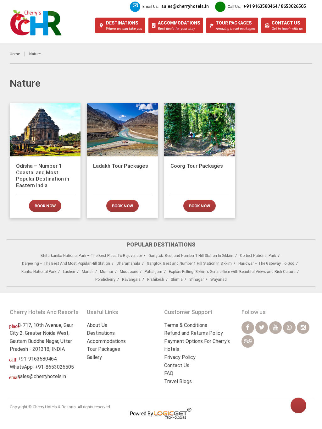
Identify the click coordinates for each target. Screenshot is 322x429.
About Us (97, 325)
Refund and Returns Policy (193, 333)
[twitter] (261, 327)
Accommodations (106, 341)
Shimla (177, 279)
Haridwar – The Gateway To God (266, 263)
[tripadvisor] (248, 341)
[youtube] (275, 327)
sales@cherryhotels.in (42, 376)
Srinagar (196, 279)
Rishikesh (155, 279)
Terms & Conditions (185, 325)
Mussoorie (129, 271)
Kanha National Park (38, 271)
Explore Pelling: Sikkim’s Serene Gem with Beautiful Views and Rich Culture (232, 271)
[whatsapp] (289, 327)
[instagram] (303, 327)
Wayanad (218, 279)
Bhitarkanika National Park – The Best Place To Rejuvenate (91, 255)
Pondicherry (105, 279)
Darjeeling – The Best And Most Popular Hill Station (66, 263)
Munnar (106, 271)
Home (15, 54)
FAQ (168, 373)
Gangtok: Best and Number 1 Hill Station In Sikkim (190, 255)
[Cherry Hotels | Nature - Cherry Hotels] (36, 22)
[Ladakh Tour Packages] (122, 129)
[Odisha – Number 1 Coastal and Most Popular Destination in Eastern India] (45, 129)
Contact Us (176, 365)
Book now (45, 206)
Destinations (101, 333)
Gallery (94, 357)
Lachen (69, 271)
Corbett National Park (258, 255)
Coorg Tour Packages (196, 166)
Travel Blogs (178, 381)
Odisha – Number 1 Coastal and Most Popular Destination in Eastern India (42, 175)
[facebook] (248, 327)
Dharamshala (128, 263)
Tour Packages (103, 349)
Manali (87, 271)
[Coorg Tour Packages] (199, 129)
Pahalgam (153, 271)
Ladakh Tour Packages (120, 166)
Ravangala (131, 279)
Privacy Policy (180, 357)
